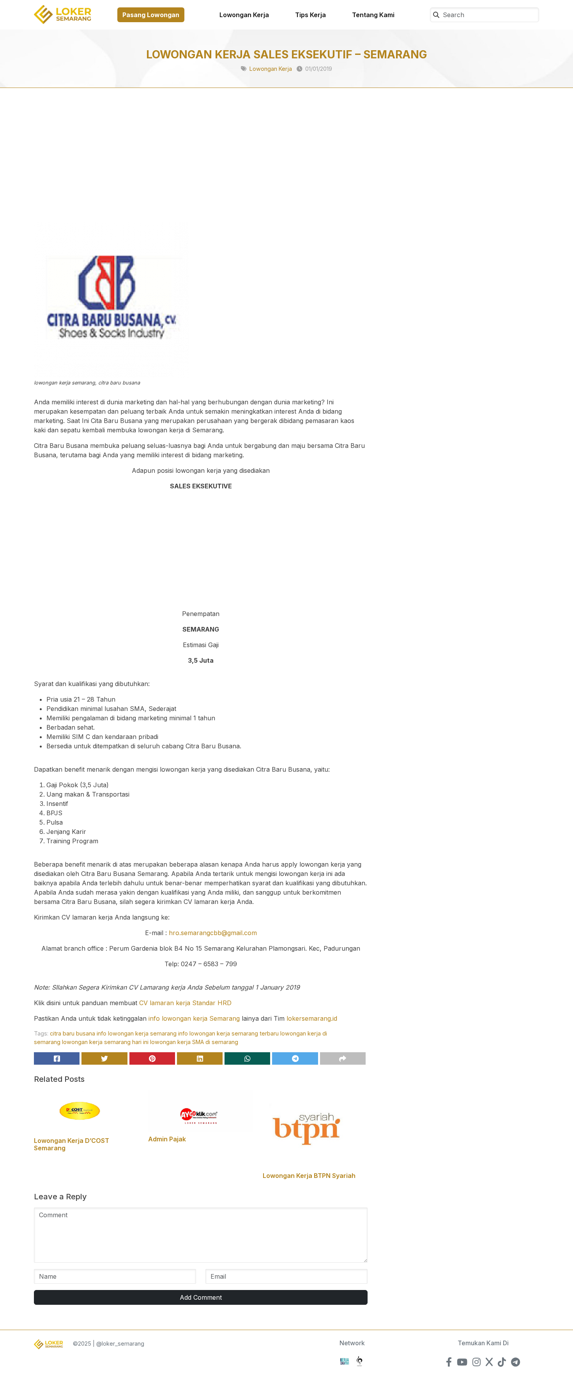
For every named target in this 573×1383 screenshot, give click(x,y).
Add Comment (201, 1297)
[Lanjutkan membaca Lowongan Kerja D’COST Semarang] (86, 1111)
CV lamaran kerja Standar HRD (185, 1003)
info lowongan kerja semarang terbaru (228, 1033)
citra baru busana (72, 1033)
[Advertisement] (201, 164)
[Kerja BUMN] (344, 1360)
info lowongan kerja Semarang (194, 1018)
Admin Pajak (167, 1139)
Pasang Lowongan (150, 15)
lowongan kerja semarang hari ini (105, 1042)
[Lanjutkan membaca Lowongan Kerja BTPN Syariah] (315, 1129)
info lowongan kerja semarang (137, 1033)
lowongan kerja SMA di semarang (194, 1042)
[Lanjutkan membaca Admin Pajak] (200, 1110)
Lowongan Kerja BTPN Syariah (309, 1175)
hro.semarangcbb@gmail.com (213, 933)
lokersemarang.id (311, 1018)
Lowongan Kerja (244, 15)
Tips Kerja (310, 15)
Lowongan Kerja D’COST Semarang (71, 1144)
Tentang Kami (373, 15)
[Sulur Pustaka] (359, 1360)
